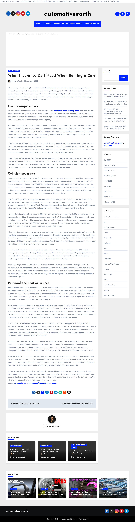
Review (106, 269)
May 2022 (107, 186)
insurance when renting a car (66, 111)
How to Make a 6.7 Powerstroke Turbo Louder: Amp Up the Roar (52, 495)
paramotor (107, 259)
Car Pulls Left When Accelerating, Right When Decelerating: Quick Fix (113, 111)
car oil (73, 447)
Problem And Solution (112, 264)
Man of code (18, 81)
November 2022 (110, 176)
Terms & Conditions (91, 23)
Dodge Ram (108, 238)
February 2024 (109, 165)
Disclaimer (47, 23)
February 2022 (109, 202)
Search (107, 71)
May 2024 (107, 160)
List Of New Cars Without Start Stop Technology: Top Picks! (113, 495)
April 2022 (107, 191)
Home (38, 23)
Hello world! (108, 146)
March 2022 (108, 197)
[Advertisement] (68, 50)
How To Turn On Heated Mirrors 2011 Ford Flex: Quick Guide (20, 495)
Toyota (106, 290)
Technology (108, 274)
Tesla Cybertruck (110, 285)
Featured (107, 243)
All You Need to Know (112, 217)
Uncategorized (109, 295)
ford (105, 248)
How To (106, 253)
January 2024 (109, 170)
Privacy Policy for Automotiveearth (68, 23)
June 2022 (108, 181)
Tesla (105, 280)
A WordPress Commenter (113, 143)
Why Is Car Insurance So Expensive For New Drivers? (20, 452)
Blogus (73, 519)
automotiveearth (67, 14)
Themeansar (83, 519)
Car (72, 445)
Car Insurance (14, 71)
